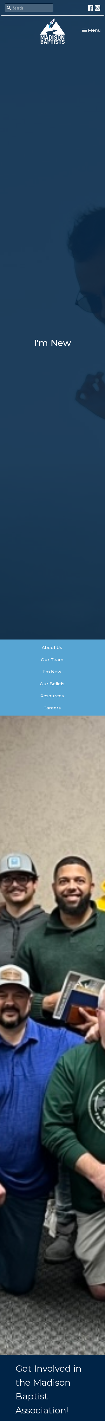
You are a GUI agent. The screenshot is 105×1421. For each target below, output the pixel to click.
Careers (52, 707)
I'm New (52, 671)
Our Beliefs (52, 683)
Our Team (52, 659)
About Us (52, 647)
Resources (52, 695)
